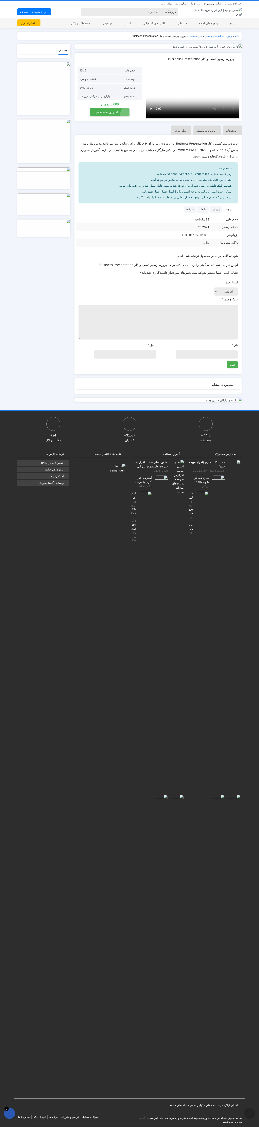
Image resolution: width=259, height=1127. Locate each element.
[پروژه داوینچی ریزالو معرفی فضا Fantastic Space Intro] (233, 946)
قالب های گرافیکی (154, 23)
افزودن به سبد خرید (105, 112)
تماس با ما (166, 3)
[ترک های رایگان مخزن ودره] (158, 400)
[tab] (231, 130)
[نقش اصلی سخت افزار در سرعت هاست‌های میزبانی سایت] (176, 477)
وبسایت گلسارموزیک (51, 483)
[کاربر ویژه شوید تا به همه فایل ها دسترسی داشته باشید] (158, 46)
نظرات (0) (180, 130)
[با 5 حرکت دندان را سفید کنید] (176, 946)
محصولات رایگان (80, 23)
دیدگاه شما (230, 299)
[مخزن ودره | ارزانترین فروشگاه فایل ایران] (215, 12)
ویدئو (233, 23)
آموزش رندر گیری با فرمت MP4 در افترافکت (143, 480)
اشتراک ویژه (28, 23)
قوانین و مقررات (212, 3)
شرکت (190, 209)
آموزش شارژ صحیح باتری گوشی (134, 495)
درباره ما (196, 3)
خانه (237, 35)
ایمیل (152, 345)
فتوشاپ (182, 23)
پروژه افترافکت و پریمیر (218, 35)
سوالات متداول (232, 3)
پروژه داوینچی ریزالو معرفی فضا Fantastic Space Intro (191, 511)
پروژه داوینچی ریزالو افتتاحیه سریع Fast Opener (191, 526)
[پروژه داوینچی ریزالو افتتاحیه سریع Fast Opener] (217, 946)
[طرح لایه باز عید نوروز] (201, 643)
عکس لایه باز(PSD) (52, 463)
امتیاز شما (231, 282)
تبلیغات (203, 209)
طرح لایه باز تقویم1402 (201, 480)
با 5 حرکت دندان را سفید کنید (134, 511)
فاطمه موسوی (88, 79)
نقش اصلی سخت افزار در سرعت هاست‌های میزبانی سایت (151, 464)
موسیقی (107, 23)
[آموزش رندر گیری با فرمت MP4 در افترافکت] (160, 627)
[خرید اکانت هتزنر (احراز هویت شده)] (233, 611)
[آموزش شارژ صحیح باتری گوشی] (144, 643)
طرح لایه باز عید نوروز (191, 495)
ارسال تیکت (181, 3)
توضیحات (231, 130)
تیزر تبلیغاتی (195, 35)
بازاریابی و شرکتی (100, 96)
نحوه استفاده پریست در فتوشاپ (134, 526)
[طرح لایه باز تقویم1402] (217, 627)
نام (235, 345)
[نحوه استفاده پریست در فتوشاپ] (160, 946)
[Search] (84, 12)
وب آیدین (144, 1118)
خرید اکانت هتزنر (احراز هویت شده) (207, 464)
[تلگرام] (19, 3)
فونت (128, 23)
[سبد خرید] (9, 1113)
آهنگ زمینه (57, 476)
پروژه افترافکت (54, 469)
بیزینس (216, 209)
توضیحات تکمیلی (206, 130)
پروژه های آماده (208, 23)
